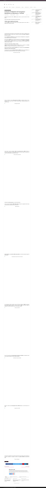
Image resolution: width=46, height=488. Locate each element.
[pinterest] (23, 464)
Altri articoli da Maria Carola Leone (13, 476)
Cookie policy (14, 487)
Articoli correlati (6, 476)
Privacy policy (11, 487)
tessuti (7, 461)
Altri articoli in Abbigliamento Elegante (22, 476)
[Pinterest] (40, 0)
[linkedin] (25, 464)
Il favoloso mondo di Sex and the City (9, 466)
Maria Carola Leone (12, 469)
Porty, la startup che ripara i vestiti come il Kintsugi (8, 480)
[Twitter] (39, 0)
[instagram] (41, 0)
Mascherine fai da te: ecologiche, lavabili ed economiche (17, 480)
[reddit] (21, 464)
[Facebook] (38, 0)
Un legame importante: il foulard (25, 466)
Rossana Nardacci (37, 20)
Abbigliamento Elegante (8, 10)
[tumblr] (27, 464)
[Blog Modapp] (9, 3)
